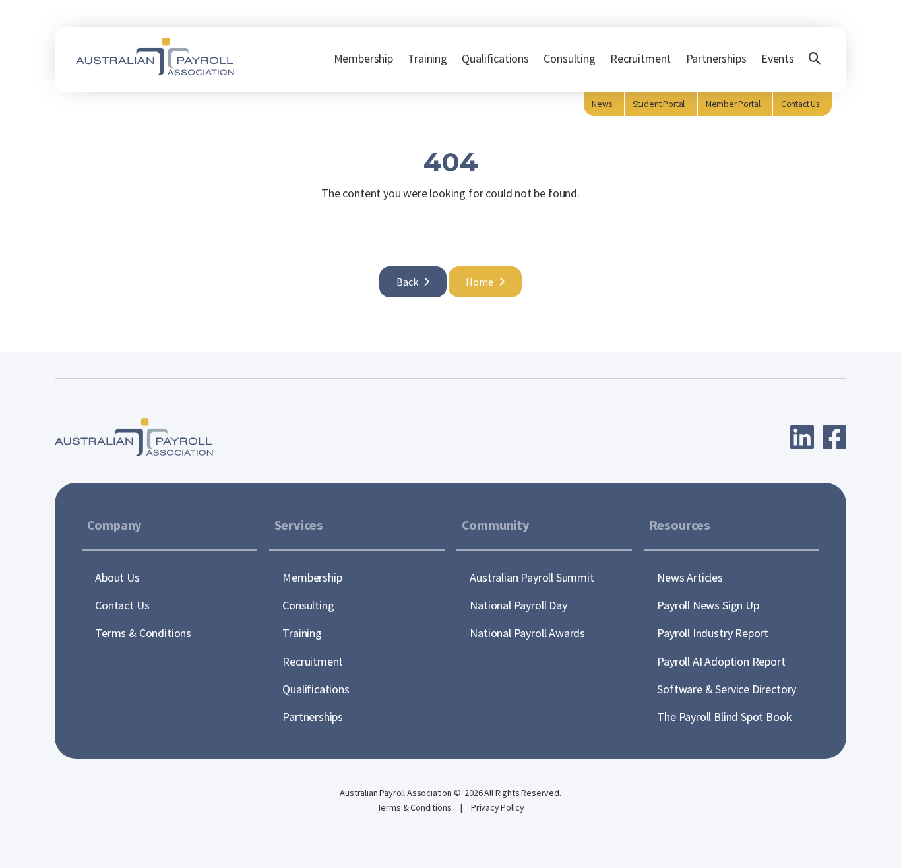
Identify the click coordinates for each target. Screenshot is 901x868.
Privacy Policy (497, 807)
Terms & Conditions (415, 807)
